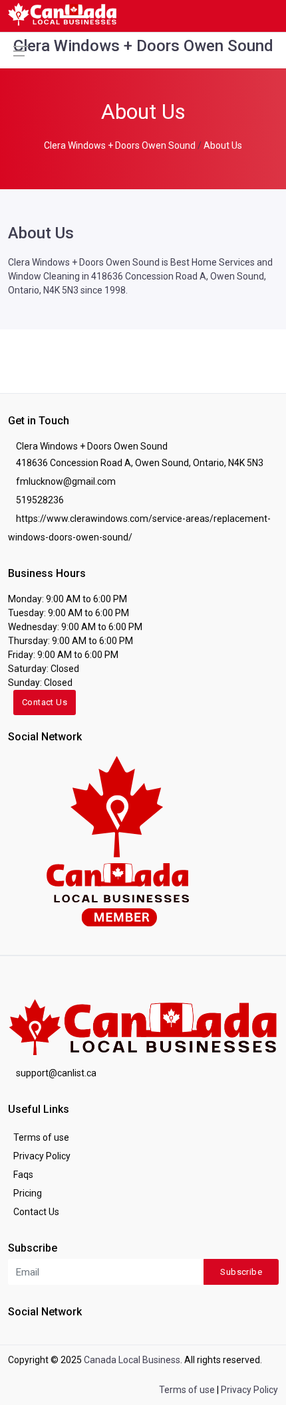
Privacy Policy (42, 1156)
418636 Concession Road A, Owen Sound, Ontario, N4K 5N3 (139, 462)
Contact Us (44, 702)
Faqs (23, 1174)
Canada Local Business (132, 1360)
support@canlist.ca (56, 1073)
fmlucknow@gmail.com (66, 481)
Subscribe (241, 1272)
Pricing (27, 1193)
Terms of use (41, 1137)
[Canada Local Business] (116, 840)
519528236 (40, 500)
